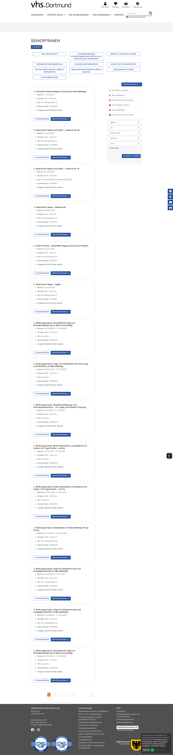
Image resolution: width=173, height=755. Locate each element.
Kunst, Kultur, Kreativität (123, 64)
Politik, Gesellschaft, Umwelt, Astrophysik (49, 71)
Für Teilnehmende (78, 15)
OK (152, 750)
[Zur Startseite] (51, 4)
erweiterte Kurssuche (137, 17)
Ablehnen (146, 750)
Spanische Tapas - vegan (48, 284)
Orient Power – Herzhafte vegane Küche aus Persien (62, 246)
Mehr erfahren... (160, 750)
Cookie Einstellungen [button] (125, 730)
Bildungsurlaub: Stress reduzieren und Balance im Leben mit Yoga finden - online (60, 447)
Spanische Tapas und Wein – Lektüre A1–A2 (57, 130)
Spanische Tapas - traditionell (51, 207)
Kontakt (118, 15)
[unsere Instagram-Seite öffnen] (38, 730)
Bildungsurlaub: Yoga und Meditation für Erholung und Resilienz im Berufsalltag (60, 365)
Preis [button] (112, 143)
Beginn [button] (113, 122)
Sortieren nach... (131, 84)
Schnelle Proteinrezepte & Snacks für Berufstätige (61, 91)
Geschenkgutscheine (123, 70)
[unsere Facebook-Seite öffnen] (32, 730)
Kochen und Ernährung (86, 64)
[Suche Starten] (150, 13)
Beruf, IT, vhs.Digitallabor (123, 54)
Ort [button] (111, 128)
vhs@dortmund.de (44, 725)
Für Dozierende (101, 15)
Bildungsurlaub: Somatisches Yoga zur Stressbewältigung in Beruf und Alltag (54, 324)
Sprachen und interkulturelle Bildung (86, 71)
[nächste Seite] (93, 695)
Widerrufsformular (127, 727)
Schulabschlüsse (49, 77)
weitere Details (59, 119)
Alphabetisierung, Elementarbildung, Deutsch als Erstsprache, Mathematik (86, 56)
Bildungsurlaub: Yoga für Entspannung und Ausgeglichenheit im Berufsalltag (57, 569)
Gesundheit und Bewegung (50, 64)
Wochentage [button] (115, 133)
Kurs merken (42, 119)
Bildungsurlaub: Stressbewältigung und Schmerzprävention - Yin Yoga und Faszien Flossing (59, 406)
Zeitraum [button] (114, 138)
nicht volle (114, 148)
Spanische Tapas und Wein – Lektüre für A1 (57, 168)
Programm (37, 15)
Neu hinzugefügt (49, 54)
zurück (37, 47)
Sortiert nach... (55, 15)
